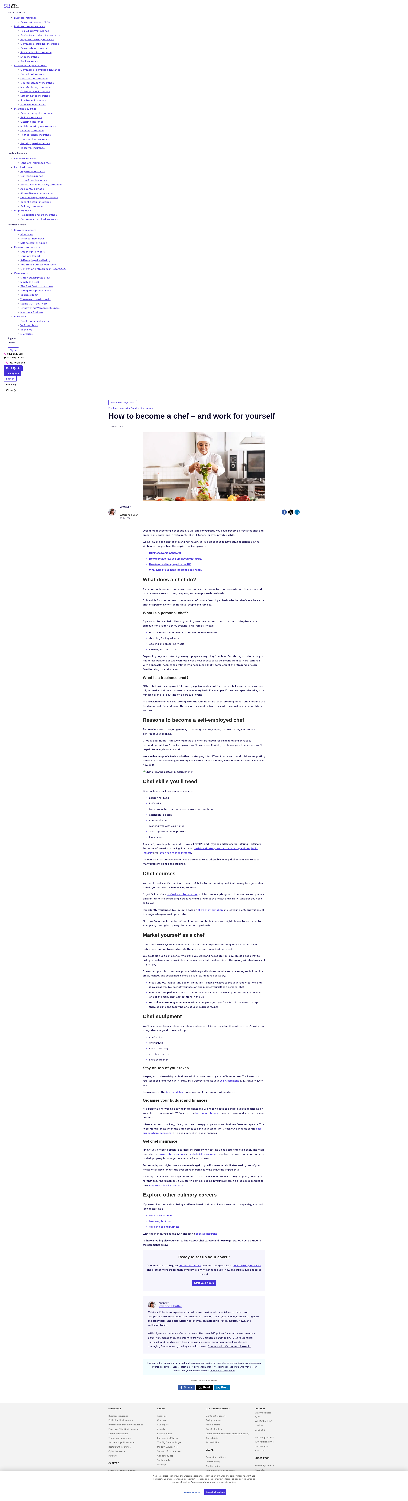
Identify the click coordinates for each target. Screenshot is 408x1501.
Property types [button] (22, 210)
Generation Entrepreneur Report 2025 (43, 269)
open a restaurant (206, 1233)
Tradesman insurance (33, 104)
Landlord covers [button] (23, 167)
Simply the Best (29, 281)
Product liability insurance (35, 52)
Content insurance (31, 175)
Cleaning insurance (32, 130)
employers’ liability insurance (166, 1185)
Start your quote (204, 1283)
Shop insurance (29, 56)
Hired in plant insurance (34, 139)
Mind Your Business (31, 312)
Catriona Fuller (129, 514)
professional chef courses (182, 894)
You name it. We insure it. (35, 299)
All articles (26, 234)
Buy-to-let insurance (32, 171)
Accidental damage (32, 188)
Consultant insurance (33, 74)
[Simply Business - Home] (12, 6)
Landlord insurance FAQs (35, 162)
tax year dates (174, 1092)
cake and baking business (164, 1226)
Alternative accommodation (37, 193)
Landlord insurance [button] (25, 158)
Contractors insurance (33, 78)
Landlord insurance (17, 153)
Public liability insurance (34, 30)
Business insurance (17, 12)
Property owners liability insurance (41, 184)
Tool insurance (29, 61)
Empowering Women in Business (39, 307)
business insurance (190, 1265)
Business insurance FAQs (35, 22)
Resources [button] (20, 316)
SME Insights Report (32, 251)
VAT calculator (29, 325)
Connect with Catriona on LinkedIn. (229, 1346)
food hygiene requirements (174, 852)
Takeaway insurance (32, 147)
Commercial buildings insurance (39, 43)
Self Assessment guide (33, 242)
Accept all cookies (215, 1492)
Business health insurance (35, 48)
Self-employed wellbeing (35, 260)
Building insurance (31, 206)
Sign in (13, 350)
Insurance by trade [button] (25, 108)
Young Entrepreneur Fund (35, 290)
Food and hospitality (119, 408)
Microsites (26, 333)
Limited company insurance (37, 82)
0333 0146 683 (13, 354)
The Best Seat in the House (36, 286)
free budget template (208, 1113)
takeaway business (160, 1221)
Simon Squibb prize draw (35, 277)
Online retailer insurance (35, 91)
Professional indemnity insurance (40, 35)
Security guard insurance (35, 143)
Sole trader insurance (33, 100)
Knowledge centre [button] (25, 229)
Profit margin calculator (34, 321)
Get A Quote (13, 368)
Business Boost (29, 295)
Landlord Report (30, 255)
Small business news (32, 238)
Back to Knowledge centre (123, 402)
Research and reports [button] (27, 247)
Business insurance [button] (25, 17)
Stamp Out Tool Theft (33, 303)
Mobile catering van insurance (38, 126)
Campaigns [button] (21, 273)
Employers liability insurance (37, 39)
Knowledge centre (17, 224)
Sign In (10, 378)
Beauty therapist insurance (36, 113)
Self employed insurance (35, 95)
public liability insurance (203, 1154)
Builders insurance (31, 117)
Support (12, 338)
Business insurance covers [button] (29, 26)
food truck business (160, 1215)
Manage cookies (192, 1492)
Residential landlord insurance (38, 214)
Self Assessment (229, 1080)
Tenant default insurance (35, 201)
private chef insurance (172, 1154)
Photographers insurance (35, 134)
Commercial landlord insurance (39, 219)
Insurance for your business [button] (30, 65)
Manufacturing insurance (35, 87)
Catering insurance (31, 121)
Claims (11, 342)
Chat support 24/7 (14, 358)
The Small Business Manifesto (38, 264)
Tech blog (26, 329)
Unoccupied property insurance (39, 197)
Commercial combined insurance (40, 69)
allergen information (210, 909)
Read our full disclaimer (222, 1370)
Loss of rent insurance (33, 180)
